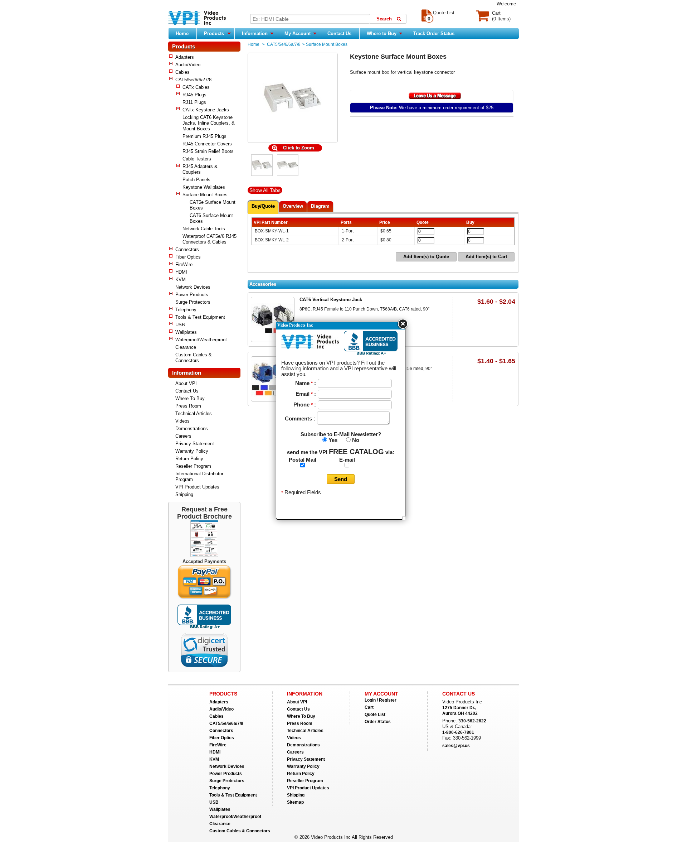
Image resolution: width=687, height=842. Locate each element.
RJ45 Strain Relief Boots (208, 151)
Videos (182, 421)
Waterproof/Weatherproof (201, 339)
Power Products (191, 294)
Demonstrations (191, 428)
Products (214, 33)
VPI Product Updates (197, 487)
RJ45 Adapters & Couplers (200, 169)
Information (255, 33)
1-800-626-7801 (458, 732)
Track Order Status (433, 33)
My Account (298, 33)
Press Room (188, 406)
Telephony (185, 309)
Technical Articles (193, 413)
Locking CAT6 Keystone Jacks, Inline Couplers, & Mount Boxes (208, 123)
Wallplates (186, 332)
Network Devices (192, 287)
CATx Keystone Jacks (205, 109)
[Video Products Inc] (197, 19)
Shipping (184, 494)
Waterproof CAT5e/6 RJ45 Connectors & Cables (209, 239)
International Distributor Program (199, 476)
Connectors (187, 249)
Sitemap (295, 802)
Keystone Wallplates (203, 187)
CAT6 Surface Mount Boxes (211, 218)
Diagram (320, 206)
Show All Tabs (265, 190)
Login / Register (380, 700)
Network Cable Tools (203, 228)
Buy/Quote (263, 206)
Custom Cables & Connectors (193, 357)
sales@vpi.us (456, 745)
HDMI (181, 272)
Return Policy (189, 458)
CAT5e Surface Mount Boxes (212, 205)
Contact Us (339, 33)
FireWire (184, 264)
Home (182, 33)
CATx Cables (196, 87)
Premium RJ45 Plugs (204, 136)
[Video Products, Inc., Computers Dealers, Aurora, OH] (204, 617)
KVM (180, 279)
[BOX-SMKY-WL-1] (262, 174)
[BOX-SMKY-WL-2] (288, 174)
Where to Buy (382, 33)
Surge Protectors (192, 302)
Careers (183, 436)
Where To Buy (190, 398)
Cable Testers (196, 159)
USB (180, 324)
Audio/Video (187, 64)
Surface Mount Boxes (205, 194)
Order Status (378, 721)
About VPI (186, 383)
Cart (369, 707)
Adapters (184, 57)
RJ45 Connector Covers (207, 143)
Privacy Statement (194, 443)
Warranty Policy (191, 451)
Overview (293, 206)
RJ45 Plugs (194, 94)
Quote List (375, 714)
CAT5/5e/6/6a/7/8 (193, 79)
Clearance (185, 347)
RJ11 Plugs (194, 102)
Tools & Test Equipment (200, 317)
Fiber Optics (188, 257)
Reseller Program (193, 466)
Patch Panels (196, 179)
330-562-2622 (472, 720)
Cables (182, 72)
